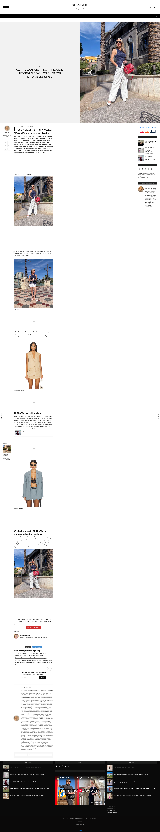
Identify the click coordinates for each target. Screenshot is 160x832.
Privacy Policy (80, 824)
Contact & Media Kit (111, 806)
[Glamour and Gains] (80, 7)
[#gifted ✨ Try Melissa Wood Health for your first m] (48, 642)
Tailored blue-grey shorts (18, 508)
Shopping (24, 431)
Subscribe (6, 7)
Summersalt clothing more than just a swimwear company (31, 658)
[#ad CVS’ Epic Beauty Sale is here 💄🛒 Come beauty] (28, 642)
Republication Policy (111, 810)
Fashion (39, 66)
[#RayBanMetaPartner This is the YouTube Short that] (38, 642)
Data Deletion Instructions (112, 812)
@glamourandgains (144, 177)
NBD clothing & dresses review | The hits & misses (29, 655)
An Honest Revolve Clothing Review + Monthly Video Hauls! (31, 653)
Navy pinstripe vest (17, 227)
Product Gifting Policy (111, 808)
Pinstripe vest (16, 309)
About (108, 802)
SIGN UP (42, 677)
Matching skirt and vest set (19, 390)
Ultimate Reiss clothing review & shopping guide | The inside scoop (33, 660)
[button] (33, 627)
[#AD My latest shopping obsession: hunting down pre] (18, 642)
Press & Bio (109, 804)
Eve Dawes (7, 132)
